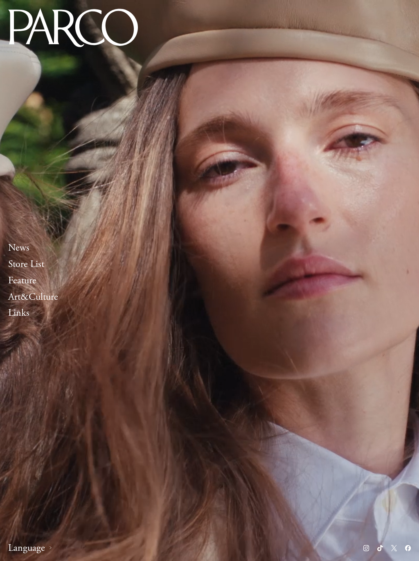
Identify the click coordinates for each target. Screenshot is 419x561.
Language (26, 548)
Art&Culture (33, 297)
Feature (22, 280)
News (18, 248)
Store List (26, 264)
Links (18, 313)
